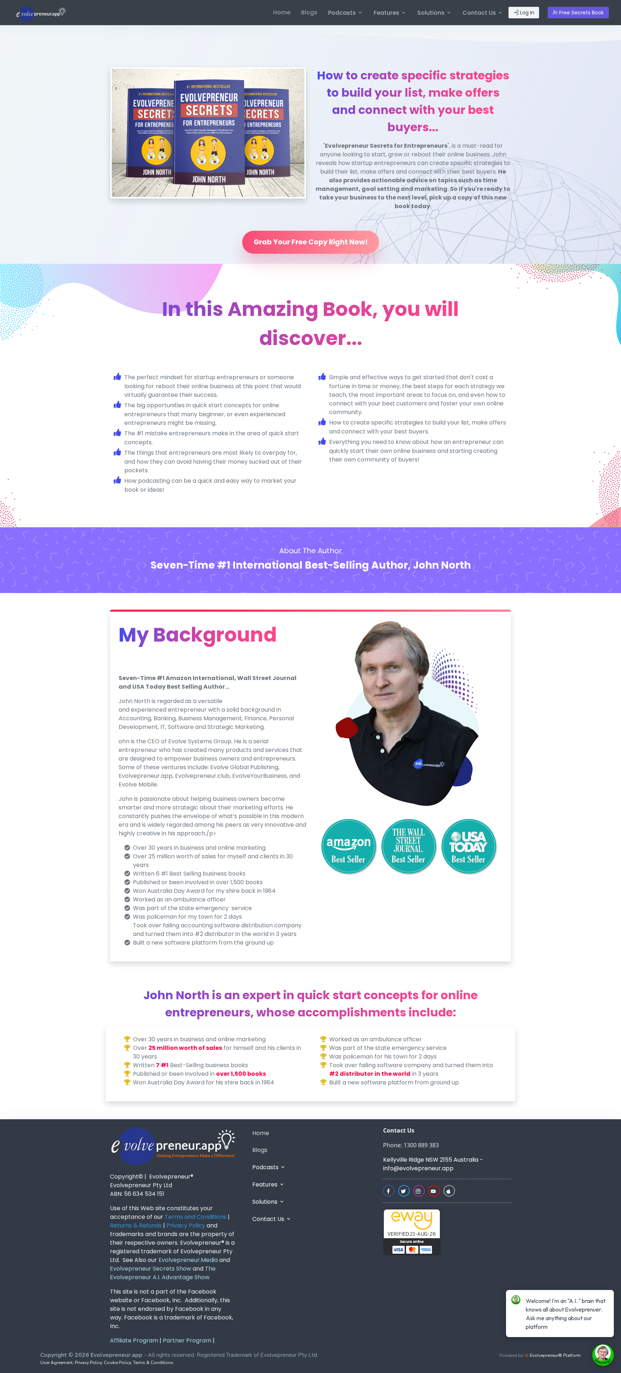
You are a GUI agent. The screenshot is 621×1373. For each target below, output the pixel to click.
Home (281, 12)
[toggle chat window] (603, 1355)
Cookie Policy (117, 1362)
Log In (526, 12)
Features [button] (387, 13)
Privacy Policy (88, 1362)
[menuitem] (282, 12)
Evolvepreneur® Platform (555, 1355)
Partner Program (187, 1340)
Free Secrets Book (581, 12)
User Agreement (56, 1362)
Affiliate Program (134, 1340)
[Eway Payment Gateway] (412, 1232)
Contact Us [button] (480, 13)
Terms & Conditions (153, 1362)
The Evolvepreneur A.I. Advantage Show (163, 1272)
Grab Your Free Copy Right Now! (311, 242)
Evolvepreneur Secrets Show (150, 1268)
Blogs (309, 12)
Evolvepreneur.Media (187, 1260)
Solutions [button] (431, 13)
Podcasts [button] (342, 13)
